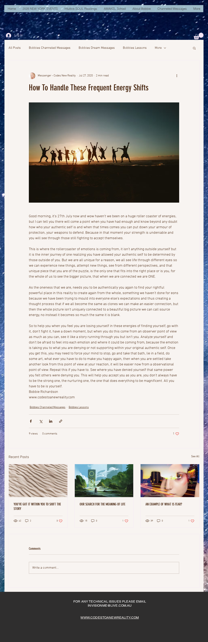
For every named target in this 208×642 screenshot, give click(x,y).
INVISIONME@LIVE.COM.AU (110, 605)
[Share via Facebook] (31, 421)
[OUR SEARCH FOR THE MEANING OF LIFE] (104, 480)
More (158, 48)
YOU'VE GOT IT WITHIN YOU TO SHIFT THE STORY (37, 506)
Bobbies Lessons (135, 48)
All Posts (15, 48)
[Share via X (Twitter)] (41, 421)
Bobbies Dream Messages (97, 48)
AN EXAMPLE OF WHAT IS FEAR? (163, 504)
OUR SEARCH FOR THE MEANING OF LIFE (102, 504)
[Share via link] (61, 421)
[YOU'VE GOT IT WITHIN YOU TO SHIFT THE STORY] (38, 480)
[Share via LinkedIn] (51, 421)
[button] (199, 36)
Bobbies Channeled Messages (49, 48)
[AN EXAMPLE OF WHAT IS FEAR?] (170, 480)
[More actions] (176, 75)
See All (195, 456)
